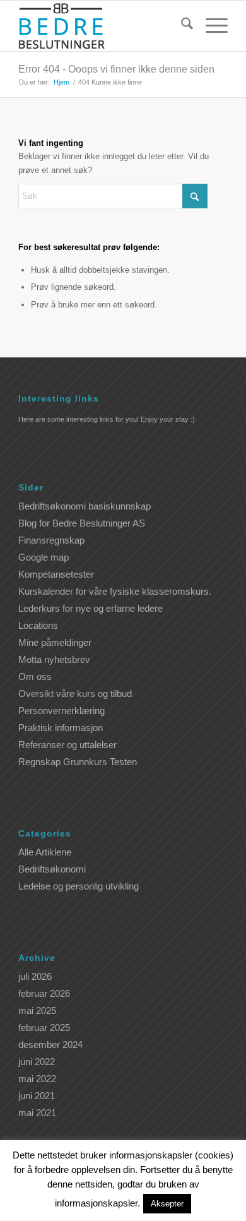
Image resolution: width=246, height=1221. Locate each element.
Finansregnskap (51, 540)
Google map (43, 557)
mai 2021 (37, 1112)
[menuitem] (180, 26)
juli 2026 (35, 976)
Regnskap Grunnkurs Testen (77, 761)
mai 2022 (37, 1078)
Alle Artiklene (44, 852)
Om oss (35, 676)
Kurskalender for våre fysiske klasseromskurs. (114, 591)
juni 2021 (36, 1095)
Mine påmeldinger (54, 642)
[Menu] (210, 26)
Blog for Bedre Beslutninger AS (81, 523)
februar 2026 (44, 993)
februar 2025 (44, 1027)
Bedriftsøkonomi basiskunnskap (84, 506)
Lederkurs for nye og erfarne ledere (90, 608)
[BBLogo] (101, 26)
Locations (38, 625)
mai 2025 (37, 1010)
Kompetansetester (56, 574)
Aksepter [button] (167, 1203)
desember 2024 (50, 1044)
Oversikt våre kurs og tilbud (75, 693)
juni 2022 (36, 1061)
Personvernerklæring (61, 710)
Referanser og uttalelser (67, 744)
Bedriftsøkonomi (52, 869)
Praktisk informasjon (60, 727)
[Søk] (180, 26)
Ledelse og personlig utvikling (78, 886)
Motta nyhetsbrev (54, 659)
